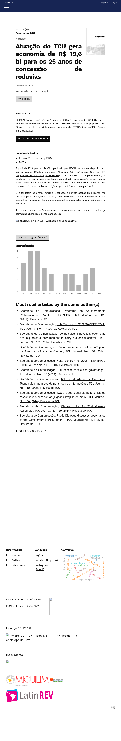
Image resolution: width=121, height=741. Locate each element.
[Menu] (6, 8)
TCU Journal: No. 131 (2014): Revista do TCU (62, 340)
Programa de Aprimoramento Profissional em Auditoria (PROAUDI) (62, 312)
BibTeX (22, 162)
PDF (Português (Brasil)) (32, 237)
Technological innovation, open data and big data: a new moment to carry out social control (62, 335)
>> (45, 431)
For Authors (14, 560)
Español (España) (46, 560)
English (39, 555)
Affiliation (24, 98)
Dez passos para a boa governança (81, 370)
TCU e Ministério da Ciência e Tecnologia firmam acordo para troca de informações (62, 381)
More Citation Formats (32, 138)
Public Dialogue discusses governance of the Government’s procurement (62, 417)
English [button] (8, 2)
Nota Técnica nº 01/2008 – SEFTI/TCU (81, 360)
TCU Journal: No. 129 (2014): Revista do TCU (63, 410)
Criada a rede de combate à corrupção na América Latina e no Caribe (62, 349)
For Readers (14, 555)
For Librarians (15, 565)
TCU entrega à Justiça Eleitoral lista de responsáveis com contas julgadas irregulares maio (62, 394)
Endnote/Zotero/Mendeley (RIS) (35, 158)
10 (38, 431)
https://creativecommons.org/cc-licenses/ (37, 175)
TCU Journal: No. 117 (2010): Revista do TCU (49, 328)
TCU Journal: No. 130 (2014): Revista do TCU (49, 374)
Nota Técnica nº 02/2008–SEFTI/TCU (81, 324)
